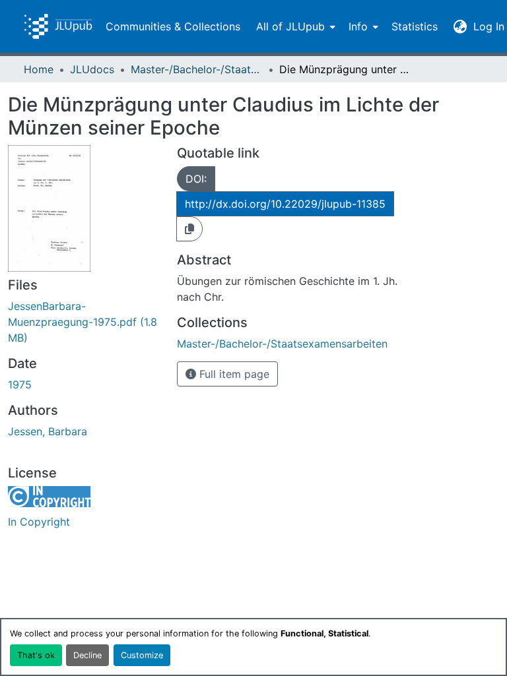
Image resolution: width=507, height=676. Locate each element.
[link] (84, 322)
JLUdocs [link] (92, 69)
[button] (58, 26)
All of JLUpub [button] (290, 26)
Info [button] (358, 26)
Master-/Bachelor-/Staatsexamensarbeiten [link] (197, 69)
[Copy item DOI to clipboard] (189, 228)
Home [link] (38, 69)
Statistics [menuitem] (414, 26)
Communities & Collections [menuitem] (173, 26)
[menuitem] (294, 26)
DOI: (196, 178)
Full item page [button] (232, 374)
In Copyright (39, 521)
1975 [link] (20, 384)
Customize (142, 655)
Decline (87, 655)
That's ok (36, 655)
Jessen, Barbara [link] (47, 431)
